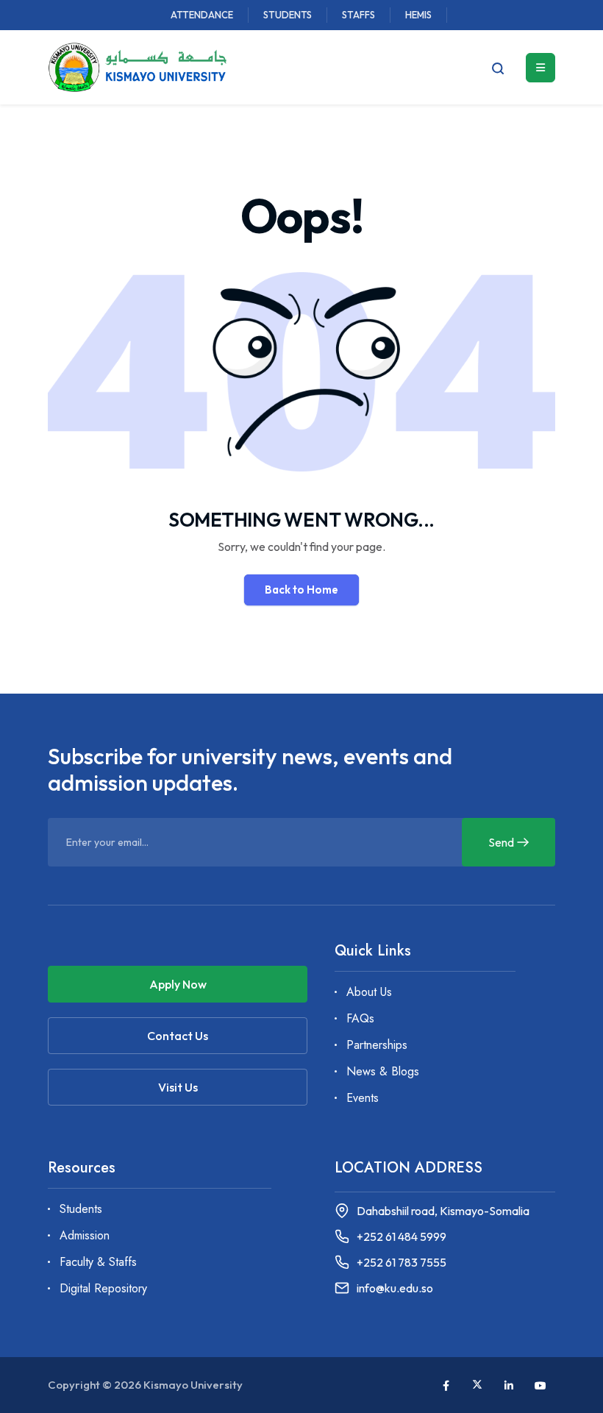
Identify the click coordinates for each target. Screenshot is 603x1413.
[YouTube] (540, 1385)
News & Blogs (382, 1071)
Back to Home (301, 590)
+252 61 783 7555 (401, 1263)
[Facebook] (445, 1385)
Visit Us (178, 1087)
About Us (369, 991)
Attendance (202, 15)
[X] (477, 1384)
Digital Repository (103, 1288)
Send (501, 842)
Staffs (358, 15)
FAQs (360, 1018)
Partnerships (376, 1044)
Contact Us (177, 1035)
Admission (85, 1235)
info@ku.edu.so (395, 1288)
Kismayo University (193, 1385)
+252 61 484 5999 (401, 1237)
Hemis (418, 15)
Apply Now (178, 984)
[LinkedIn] (509, 1385)
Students (287, 15)
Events (362, 1097)
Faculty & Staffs (98, 1261)
